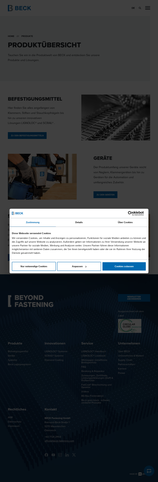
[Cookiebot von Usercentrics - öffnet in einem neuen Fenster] (132, 213)
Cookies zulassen (124, 266)
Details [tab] (79, 222)
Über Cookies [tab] (125, 222)
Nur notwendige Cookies (34, 266)
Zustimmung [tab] (33, 222)
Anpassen (77, 266)
